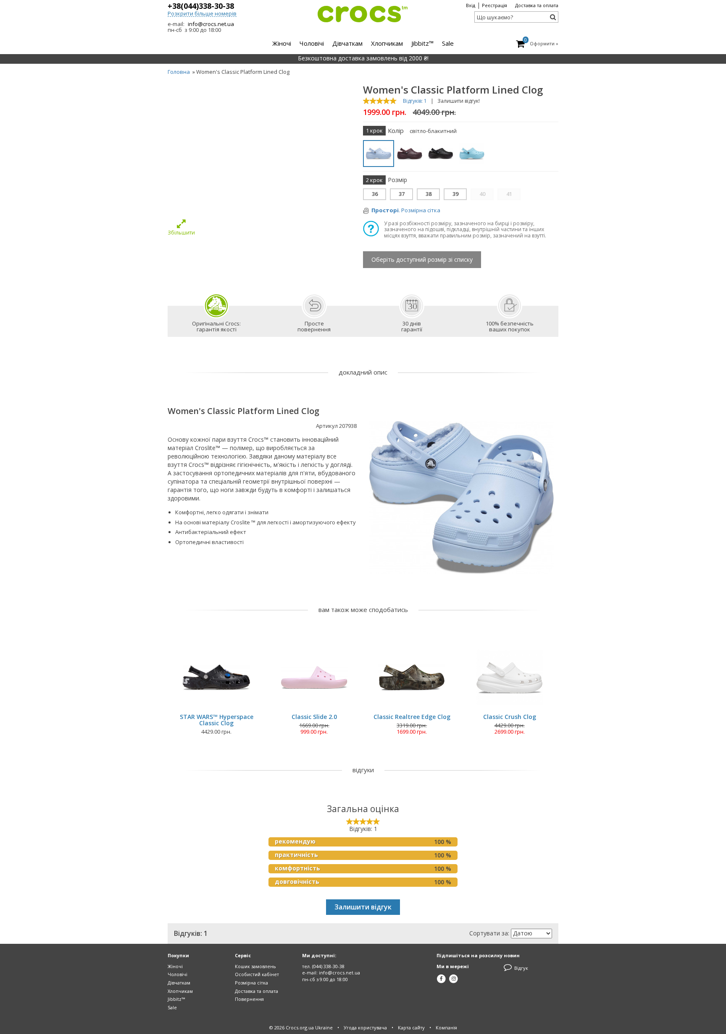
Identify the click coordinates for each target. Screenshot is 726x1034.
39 (455, 194)
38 (428, 194)
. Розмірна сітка (405, 210)
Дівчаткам (179, 982)
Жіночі (175, 966)
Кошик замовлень (255, 966)
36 (375, 194)
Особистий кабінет (257, 974)
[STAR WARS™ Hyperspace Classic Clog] (217, 677)
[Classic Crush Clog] (509, 677)
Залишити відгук (363, 907)
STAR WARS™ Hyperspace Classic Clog (216, 720)
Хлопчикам (180, 991)
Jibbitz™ (176, 999)
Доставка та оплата (536, 5)
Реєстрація (494, 5)
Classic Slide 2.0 (314, 717)
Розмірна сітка (251, 982)
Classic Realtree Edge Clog (412, 717)
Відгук (520, 968)
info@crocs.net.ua (211, 24)
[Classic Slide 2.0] (314, 677)
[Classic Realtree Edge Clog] (412, 677)
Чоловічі (177, 974)
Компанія (446, 1027)
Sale (172, 1007)
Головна (179, 72)
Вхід (470, 5)
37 (402, 194)
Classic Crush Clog (509, 717)
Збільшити (181, 232)
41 (509, 194)
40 (482, 194)
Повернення (249, 999)
